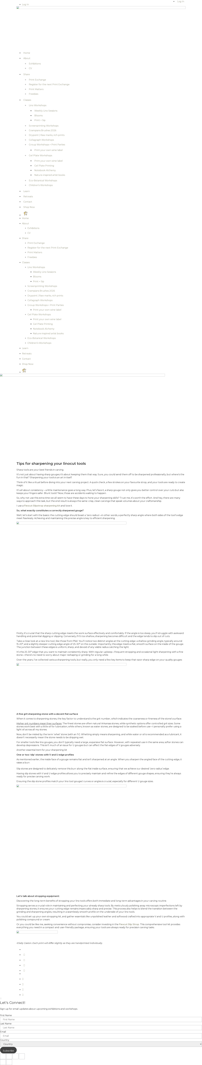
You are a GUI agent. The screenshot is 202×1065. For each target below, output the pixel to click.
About (26, 58)
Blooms (38, 115)
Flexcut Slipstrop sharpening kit (42, 505)
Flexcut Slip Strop (129, 924)
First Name (6, 1015)
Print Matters (36, 89)
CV (30, 68)
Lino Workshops (37, 105)
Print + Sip (39, 120)
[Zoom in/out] (3, 1056)
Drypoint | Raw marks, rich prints (46, 135)
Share (26, 74)
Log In (25, 4)
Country (4, 1040)
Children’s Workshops (41, 185)
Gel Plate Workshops (40, 155)
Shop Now (29, 207)
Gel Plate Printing (44, 165)
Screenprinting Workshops (43, 125)
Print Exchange (37, 79)
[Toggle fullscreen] (9, 1056)
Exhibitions (35, 63)
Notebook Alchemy (45, 170)
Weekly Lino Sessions (45, 110)
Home (26, 53)
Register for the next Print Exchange (49, 84)
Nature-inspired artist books (49, 175)
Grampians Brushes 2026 (42, 130)
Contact (27, 201)
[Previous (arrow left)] (3, 1062)
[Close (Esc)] (22, 1056)
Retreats (28, 196)
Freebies (33, 94)
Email (3, 1032)
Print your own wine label (48, 150)
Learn (26, 191)
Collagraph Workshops (41, 140)
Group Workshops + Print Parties (47, 144)
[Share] (15, 1056)
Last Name (6, 1024)
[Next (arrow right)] (9, 1062)
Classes (27, 100)
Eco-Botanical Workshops (43, 180)
